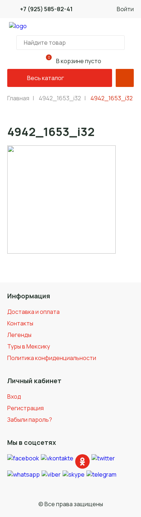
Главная (18, 98)
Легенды (19, 335)
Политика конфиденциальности (51, 358)
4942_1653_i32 (60, 98)
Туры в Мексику (28, 346)
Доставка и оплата (33, 312)
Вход (14, 396)
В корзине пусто (74, 60)
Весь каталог (45, 78)
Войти (125, 9)
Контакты (20, 323)
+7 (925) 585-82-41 (46, 9)
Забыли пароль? (29, 420)
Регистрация (25, 408)
